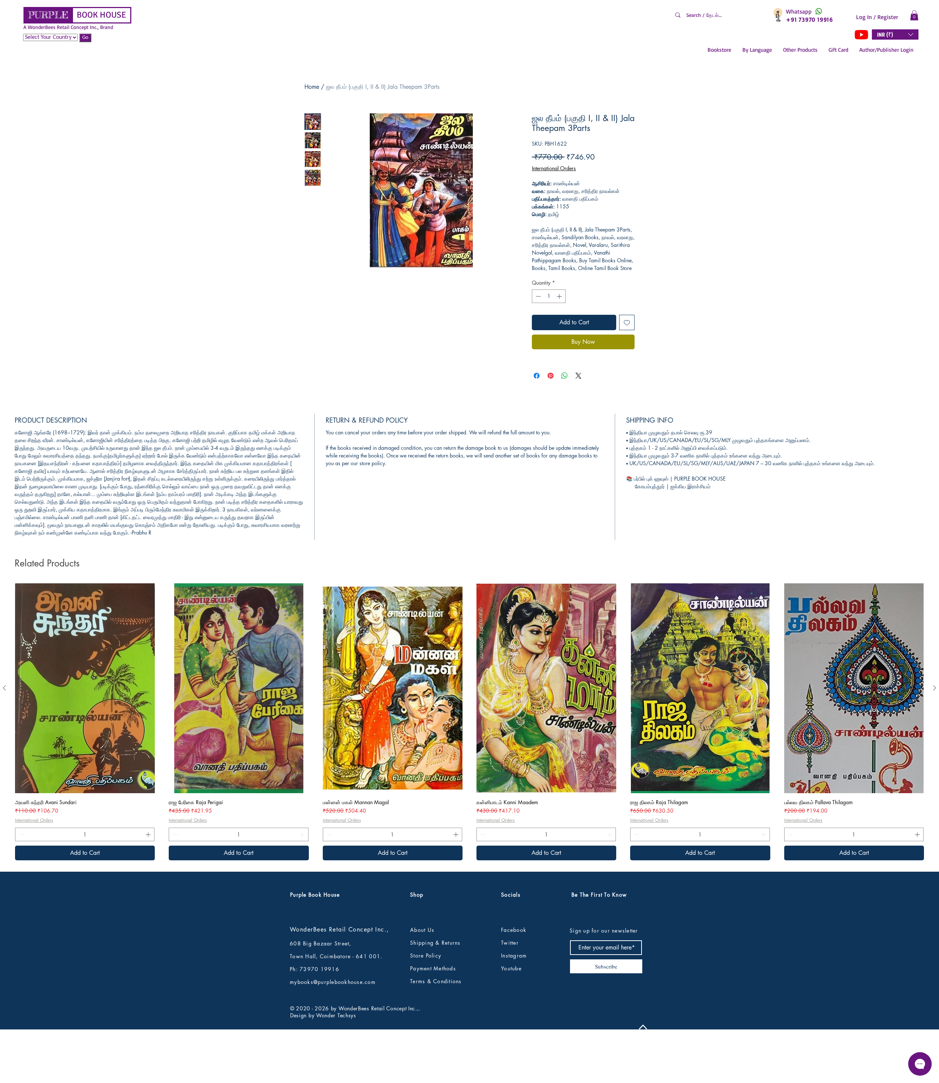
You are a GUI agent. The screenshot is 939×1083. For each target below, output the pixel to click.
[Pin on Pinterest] (550, 375)
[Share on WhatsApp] (564, 375)
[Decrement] (537, 296)
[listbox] (895, 34)
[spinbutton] (548, 296)
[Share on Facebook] (536, 375)
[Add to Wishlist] (627, 322)
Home (311, 87)
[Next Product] (934, 736)
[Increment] (560, 296)
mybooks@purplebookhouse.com (333, 1030)
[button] (914, 15)
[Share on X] (578, 375)
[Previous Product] (4, 736)
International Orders (554, 168)
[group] (469, 770)
